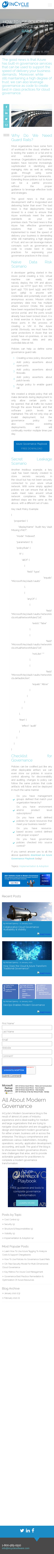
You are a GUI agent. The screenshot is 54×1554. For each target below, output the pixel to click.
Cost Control (11, 1219)
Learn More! (27, 1203)
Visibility (9, 1233)
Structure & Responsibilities (18, 1229)
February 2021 (12, 1298)
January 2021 (12, 1293)
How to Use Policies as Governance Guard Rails (27, 1259)
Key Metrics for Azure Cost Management (23, 1272)
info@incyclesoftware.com (15, 1548)
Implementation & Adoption (34, 866)
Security (9, 1224)
